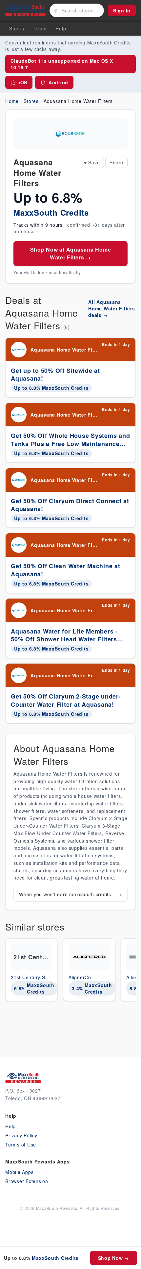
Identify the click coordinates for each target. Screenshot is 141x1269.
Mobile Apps (19, 1172)
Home (12, 101)
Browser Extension (26, 1181)
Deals (40, 28)
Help (10, 1126)
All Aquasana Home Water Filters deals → (111, 308)
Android (58, 82)
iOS (23, 82)
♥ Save (92, 162)
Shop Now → (114, 1258)
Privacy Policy (21, 1135)
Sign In (122, 10)
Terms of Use (20, 1144)
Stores (16, 28)
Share (116, 162)
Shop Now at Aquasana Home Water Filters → (70, 253)
